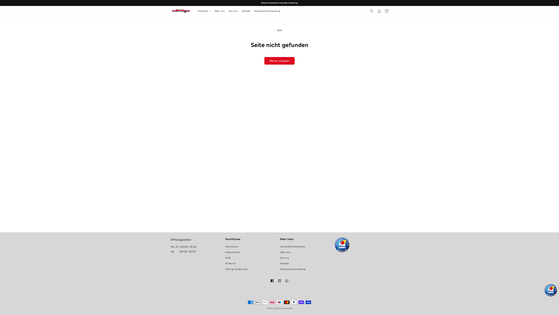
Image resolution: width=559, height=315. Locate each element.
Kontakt (284, 263)
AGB (227, 258)
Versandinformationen (293, 246)
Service (284, 258)
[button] (204, 11)
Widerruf (230, 263)
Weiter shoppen (279, 60)
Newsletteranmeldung (293, 269)
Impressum (231, 246)
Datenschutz (232, 252)
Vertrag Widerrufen (236, 269)
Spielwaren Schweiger (283, 308)
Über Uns (285, 252)
